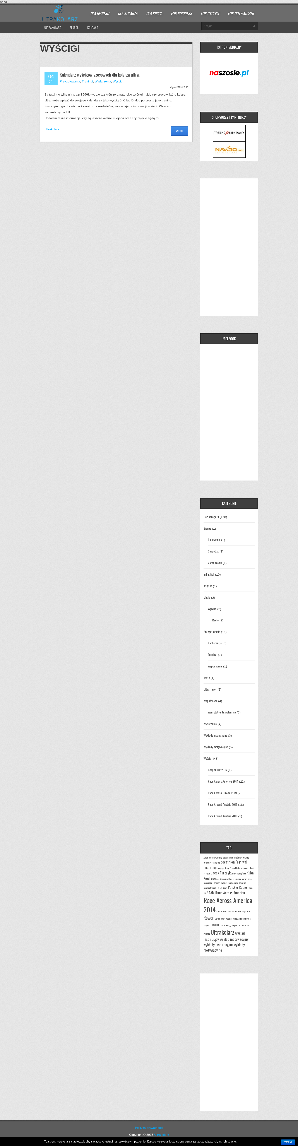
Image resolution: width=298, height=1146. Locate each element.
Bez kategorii (211, 516)
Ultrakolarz (52, 27)
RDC (249, 911)
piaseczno (208, 882)
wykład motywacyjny (234, 939)
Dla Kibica (154, 13)
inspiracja (245, 868)
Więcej (179, 131)
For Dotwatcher (241, 13)
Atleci (206, 857)
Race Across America (230, 892)
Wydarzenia (103, 81)
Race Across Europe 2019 (222, 792)
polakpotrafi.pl (210, 887)
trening (227, 925)
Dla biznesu (99, 13)
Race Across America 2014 (223, 781)
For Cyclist (210, 13)
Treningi (87, 81)
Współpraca (210, 700)
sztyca (206, 925)
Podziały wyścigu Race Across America (229, 882)
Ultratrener (210, 689)
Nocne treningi (234, 879)
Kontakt (92, 27)
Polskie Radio (237, 887)
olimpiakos (247, 879)
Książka (208, 585)
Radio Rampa (240, 911)
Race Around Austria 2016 (222, 804)
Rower (209, 917)
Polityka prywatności (149, 1127)
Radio (215, 620)
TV (239, 925)
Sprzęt (217, 918)
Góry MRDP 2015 (217, 769)
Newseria (224, 879)
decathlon (228, 862)
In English (209, 574)
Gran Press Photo (232, 868)
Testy (207, 677)
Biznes (207, 528)
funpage (221, 868)
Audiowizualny (215, 857)
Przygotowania (70, 81)
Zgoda (288, 1142)
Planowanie (214, 539)
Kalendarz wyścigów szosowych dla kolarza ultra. (100, 74)
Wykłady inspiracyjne (215, 735)
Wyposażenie (215, 666)
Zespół (74, 27)
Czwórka (216, 862)
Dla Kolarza (127, 13)
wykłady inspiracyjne (218, 944)
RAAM (210, 892)
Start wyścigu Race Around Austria (235, 918)
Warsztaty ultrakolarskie (222, 712)
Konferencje (215, 643)
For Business (181, 13)
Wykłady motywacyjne (216, 746)
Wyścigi (118, 81)
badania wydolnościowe (232, 857)
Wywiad (212, 608)
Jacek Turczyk (221, 873)
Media (207, 597)
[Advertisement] (229, 247)
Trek (221, 925)
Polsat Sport (222, 887)
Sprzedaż (213, 551)
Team (214, 924)
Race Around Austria (225, 911)
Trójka (234, 925)
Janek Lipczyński (238, 873)
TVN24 (243, 925)
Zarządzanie (215, 562)
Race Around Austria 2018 (222, 816)
